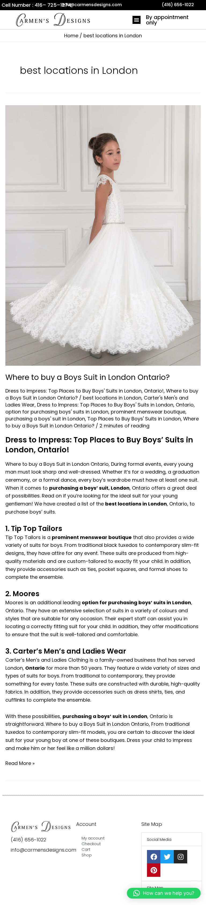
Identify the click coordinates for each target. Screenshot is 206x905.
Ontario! (154, 390)
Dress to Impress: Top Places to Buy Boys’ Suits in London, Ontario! (99, 445)
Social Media (159, 839)
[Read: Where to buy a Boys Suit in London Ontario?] (103, 235)
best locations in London (112, 397)
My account (93, 838)
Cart (86, 849)
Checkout (91, 844)
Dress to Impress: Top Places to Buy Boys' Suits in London (73, 390)
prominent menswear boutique (148, 411)
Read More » (20, 763)
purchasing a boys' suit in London (45, 418)
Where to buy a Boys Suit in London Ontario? (87, 377)
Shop (87, 855)
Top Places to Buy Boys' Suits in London (134, 418)
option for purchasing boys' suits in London (56, 411)
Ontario (185, 404)
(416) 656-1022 (28, 839)
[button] (137, 20)
